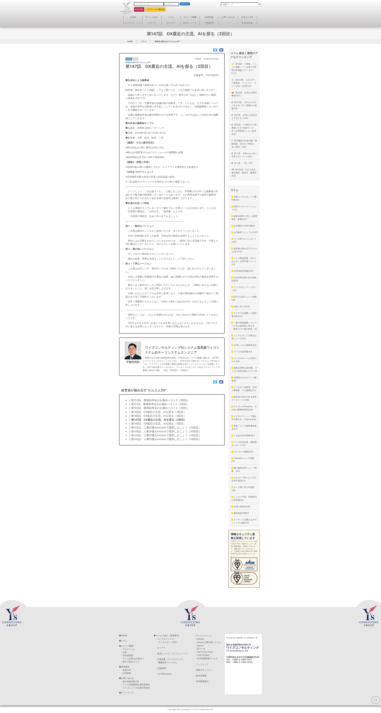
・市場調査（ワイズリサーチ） (169, 659)
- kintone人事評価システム (208, 642)
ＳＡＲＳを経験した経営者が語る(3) (244, 314)
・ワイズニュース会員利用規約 (135, 687)
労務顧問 (209, 23)
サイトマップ (127, 692)
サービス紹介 (152, 17)
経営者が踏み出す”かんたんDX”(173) (244, 250)
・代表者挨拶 (127, 655)
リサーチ (151, 23)
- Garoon (199, 645)
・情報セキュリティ (203, 670)
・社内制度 (126, 673)
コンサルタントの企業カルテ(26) (244, 360)
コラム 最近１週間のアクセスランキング (244, 55)
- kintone (199, 639)
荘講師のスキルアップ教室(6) (244, 379)
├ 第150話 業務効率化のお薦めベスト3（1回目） (158, 407)
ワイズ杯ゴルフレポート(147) (244, 240)
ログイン (185, 4)
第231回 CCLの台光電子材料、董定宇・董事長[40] (243, 172)
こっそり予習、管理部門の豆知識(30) (244, 498)
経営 (135, 59)
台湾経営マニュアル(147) (245, 232)
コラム (171, 17)
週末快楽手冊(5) (241, 513)
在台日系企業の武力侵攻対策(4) (244, 279)
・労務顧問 (160, 668)
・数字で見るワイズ (130, 661)
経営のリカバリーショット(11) (244, 208)
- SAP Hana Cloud (204, 652)
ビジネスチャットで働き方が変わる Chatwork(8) (244, 417)
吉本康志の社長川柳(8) (244, 225)
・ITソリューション (203, 635)
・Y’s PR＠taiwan (163, 674)
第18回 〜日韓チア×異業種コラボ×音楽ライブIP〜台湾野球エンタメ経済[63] (244, 129)
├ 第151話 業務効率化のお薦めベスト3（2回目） (158, 404)
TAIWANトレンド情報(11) (242, 460)
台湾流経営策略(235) (243, 271)
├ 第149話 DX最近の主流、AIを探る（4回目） (157, 412)
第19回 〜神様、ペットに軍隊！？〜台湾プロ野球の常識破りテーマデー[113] (244, 68)
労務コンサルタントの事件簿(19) (244, 198)
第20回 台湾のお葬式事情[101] (244, 94)
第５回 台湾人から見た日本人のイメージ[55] (244, 155)
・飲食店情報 (200, 675)
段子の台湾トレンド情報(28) (244, 298)
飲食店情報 (247, 23)
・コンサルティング (164, 638)
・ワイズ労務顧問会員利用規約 (135, 684)
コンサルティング (133, 23)
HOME (133, 17)
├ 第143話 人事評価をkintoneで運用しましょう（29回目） (164, 435)
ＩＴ (228, 23)
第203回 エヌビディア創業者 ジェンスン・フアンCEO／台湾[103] (243, 82)
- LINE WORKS (202, 655)
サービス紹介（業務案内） (168, 635)
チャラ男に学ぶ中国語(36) (242, 489)
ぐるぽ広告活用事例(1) (244, 435)
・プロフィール (128, 649)
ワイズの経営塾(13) (242, 351)
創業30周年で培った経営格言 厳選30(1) (244, 217)
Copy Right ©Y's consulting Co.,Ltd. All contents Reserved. (190, 709)
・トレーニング (201, 664)
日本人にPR (247, 17)
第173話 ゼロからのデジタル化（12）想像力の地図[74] (244, 105)
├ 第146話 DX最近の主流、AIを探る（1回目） (157, 423)
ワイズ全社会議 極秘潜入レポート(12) (244, 443)
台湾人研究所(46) (241, 506)
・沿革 (124, 652)
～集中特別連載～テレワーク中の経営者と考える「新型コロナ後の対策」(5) (244, 325)
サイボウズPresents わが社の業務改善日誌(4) (244, 408)
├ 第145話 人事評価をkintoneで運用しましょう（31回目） (164, 427)
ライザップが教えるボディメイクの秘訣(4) (244, 521)
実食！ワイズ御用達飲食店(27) (244, 427)
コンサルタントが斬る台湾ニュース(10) (244, 337)
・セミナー (160, 647)
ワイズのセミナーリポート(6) (244, 288)
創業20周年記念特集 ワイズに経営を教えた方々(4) (244, 369)
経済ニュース (190, 23)
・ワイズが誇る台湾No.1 (132, 658)
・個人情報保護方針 (130, 681)
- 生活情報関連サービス (206, 658)
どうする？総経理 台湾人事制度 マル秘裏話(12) (244, 389)
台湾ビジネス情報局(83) (245, 345)
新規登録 (139, 9)
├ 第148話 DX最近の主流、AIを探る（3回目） (157, 415)
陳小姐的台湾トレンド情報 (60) (244, 469)
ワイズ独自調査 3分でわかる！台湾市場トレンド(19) (243, 261)
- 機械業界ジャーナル (167, 662)
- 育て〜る (200, 648)
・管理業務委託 (201, 681)
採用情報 (209, 17)
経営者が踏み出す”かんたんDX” (167, 41)
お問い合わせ (228, 17)
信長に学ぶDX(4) (241, 306)
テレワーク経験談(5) (243, 451)
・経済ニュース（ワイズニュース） (172, 653)
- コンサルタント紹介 (167, 642)
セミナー (171, 23)
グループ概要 (190, 17)
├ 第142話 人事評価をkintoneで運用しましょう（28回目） (164, 439)
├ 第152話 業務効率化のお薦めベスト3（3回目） (159, 400)
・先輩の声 (126, 670)
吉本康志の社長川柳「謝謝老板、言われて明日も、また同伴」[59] (244, 143)
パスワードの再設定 (155, 9)
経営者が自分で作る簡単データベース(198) (244, 398)
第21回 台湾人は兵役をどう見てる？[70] (244, 116)
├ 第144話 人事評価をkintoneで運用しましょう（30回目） (164, 431)
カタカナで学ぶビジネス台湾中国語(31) (244, 479)
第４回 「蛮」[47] (242, 163)
